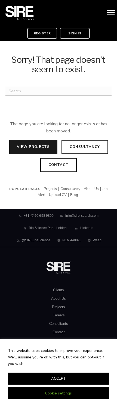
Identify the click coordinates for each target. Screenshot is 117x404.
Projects (50, 188)
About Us (91, 188)
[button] (42, 33)
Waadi (98, 240)
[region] (58, 371)
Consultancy (85, 146)
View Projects (33, 146)
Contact (58, 164)
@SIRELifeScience (36, 240)
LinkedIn (86, 228)
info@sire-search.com (81, 216)
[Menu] (110, 12)
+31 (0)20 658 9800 (39, 216)
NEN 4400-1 (71, 240)
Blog (74, 194)
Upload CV (58, 194)
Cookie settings (58, 393)
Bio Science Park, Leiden (48, 228)
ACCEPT (58, 378)
